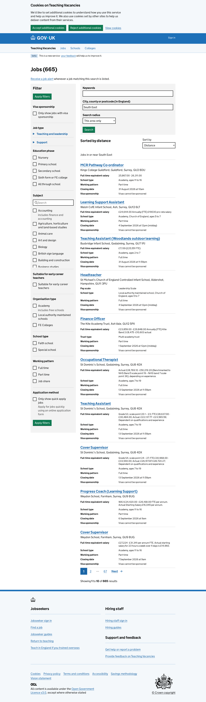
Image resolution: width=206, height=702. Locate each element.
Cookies (36, 673)
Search (88, 129)
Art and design (47, 240)
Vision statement (41, 678)
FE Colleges (45, 325)
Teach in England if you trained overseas (55, 647)
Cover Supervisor (94, 447)
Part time (43, 374)
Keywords (89, 88)
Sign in (171, 37)
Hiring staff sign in (116, 620)
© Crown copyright (163, 692)
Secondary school (49, 171)
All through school (49, 184)
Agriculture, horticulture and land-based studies (53, 225)
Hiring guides (113, 627)
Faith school (45, 343)
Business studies (48, 267)
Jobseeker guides (41, 634)
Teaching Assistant (95, 403)
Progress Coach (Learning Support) (109, 491)
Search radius (91, 115)
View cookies (113, 28)
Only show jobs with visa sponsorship (53, 115)
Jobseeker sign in (41, 620)
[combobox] (53, 203)
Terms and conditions (76, 673)
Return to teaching (42, 641)
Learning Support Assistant (102, 202)
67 (105, 571)
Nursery (43, 157)
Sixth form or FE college (52, 177)
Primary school (47, 164)
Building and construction (54, 260)
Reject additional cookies (85, 28)
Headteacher (90, 275)
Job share (44, 381)
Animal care (45, 233)
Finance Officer (92, 319)
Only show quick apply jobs (52, 400)
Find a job (37, 627)
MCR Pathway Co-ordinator (102, 165)
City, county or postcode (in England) (106, 101)
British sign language (51, 253)
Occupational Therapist (99, 359)
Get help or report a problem (123, 649)
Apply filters (42, 96)
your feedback (68, 55)
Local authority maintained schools (54, 316)
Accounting (45, 210)
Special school (47, 350)
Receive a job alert (42, 79)
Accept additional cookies (48, 28)
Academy (44, 305)
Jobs (63, 48)
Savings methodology (124, 673)
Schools (75, 48)
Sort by (147, 139)
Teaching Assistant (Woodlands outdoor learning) (120, 238)
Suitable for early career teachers (53, 286)
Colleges (90, 48)
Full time (43, 368)
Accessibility (100, 673)
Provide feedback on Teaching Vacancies (130, 656)
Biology (42, 247)
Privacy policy (51, 673)
